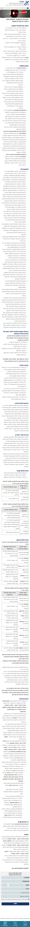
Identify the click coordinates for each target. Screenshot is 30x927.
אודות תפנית (21, 918)
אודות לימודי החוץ (15, 918)
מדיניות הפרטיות (27, 918)
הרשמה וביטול (2, 918)
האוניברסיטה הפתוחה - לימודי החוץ (15, 5)
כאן (13, 868)
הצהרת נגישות (8, 918)
